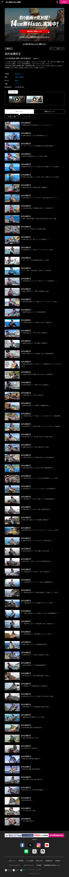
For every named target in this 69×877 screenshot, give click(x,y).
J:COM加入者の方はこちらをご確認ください (34, 44)
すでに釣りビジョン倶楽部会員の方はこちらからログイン (34, 37)
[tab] (19, 111)
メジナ (17, 84)
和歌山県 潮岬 (19, 77)
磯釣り (9, 48)
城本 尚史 (18, 73)
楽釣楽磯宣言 (13, 53)
